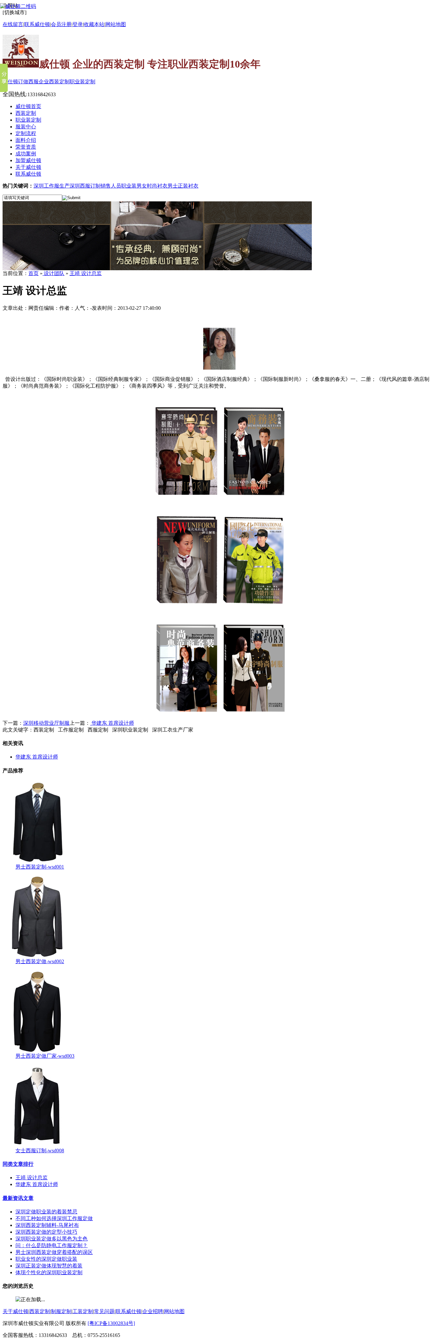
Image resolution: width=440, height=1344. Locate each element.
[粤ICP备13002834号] (111, 1323)
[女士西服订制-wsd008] (37, 1145)
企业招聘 (152, 1311)
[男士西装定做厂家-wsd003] (37, 1051)
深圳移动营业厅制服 (46, 723)
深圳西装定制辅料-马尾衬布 (47, 1225)
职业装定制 (82, 81)
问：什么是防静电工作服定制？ (51, 1245)
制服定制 (61, 1311)
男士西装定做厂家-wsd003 (44, 1056)
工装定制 (82, 1311)
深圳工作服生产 (51, 186)
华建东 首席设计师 (112, 723)
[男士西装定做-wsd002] (37, 956)
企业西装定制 (54, 81)
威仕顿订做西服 (21, 81)
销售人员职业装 (118, 186)
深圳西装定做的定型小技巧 (46, 1232)
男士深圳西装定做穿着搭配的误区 (54, 1252)
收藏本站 (94, 24)
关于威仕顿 (15, 1311)
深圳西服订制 (85, 186)
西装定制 (39, 1311)
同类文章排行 (18, 1164)
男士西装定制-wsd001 (39, 867)
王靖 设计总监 (86, 273)
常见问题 (104, 1311)
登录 (77, 24)
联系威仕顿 (128, 1311)
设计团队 (53, 273)
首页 (33, 273)
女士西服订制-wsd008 (39, 1150)
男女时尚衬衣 (152, 186)
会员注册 (61, 24)
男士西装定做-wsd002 (39, 961)
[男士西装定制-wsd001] (37, 862)
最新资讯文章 (18, 1198)
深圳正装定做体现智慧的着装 (48, 1265)
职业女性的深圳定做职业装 (46, 1259)
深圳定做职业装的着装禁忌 (46, 1211)
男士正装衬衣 (182, 186)
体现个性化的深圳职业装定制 (48, 1272)
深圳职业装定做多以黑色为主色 (51, 1238)
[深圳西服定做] (157, 268)
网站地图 (115, 24)
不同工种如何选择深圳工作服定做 (54, 1218)
